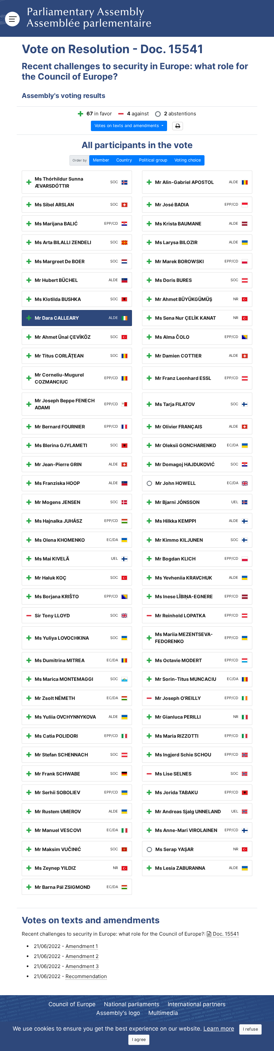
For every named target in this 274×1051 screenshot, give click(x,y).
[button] (177, 126)
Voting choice (187, 160)
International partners (197, 1004)
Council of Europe (72, 1004)
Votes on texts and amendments (127, 125)
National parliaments (131, 1004)
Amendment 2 (82, 956)
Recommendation (86, 976)
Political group (153, 160)
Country (124, 160)
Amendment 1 (81, 946)
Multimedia (163, 1013)
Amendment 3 (82, 966)
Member (101, 160)
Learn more (218, 1028)
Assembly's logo (118, 1013)
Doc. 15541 (226, 934)
